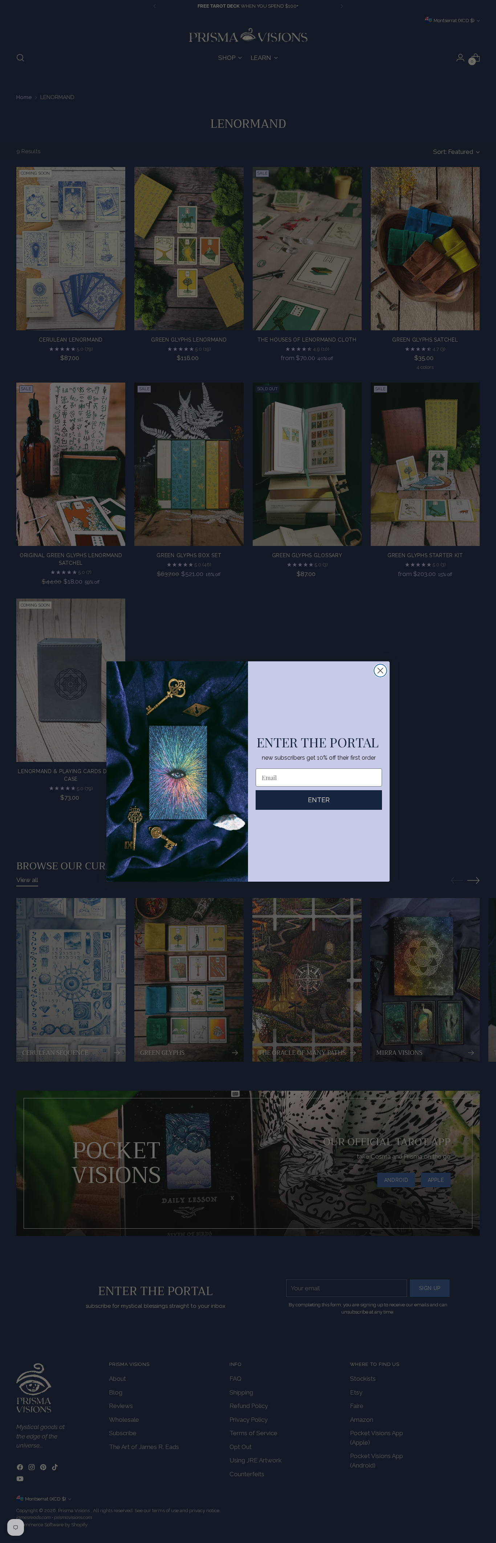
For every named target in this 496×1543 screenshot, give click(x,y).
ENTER (319, 800)
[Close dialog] (380, 670)
